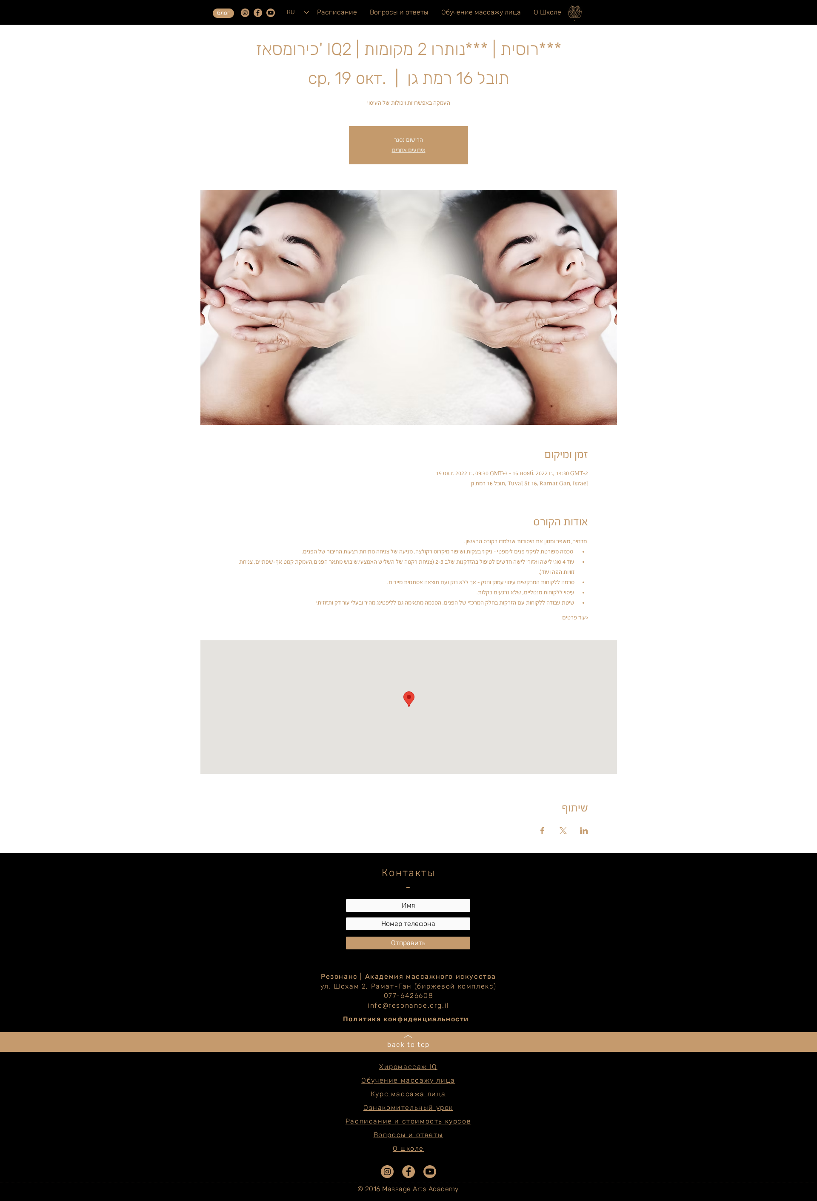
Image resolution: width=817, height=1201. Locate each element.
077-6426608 (409, 996)
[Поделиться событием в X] (563, 830)
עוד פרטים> (575, 617)
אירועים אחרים (409, 150)
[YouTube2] (270, 13)
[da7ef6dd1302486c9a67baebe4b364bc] (245, 13)
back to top (408, 1044)
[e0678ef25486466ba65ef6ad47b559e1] (258, 13)
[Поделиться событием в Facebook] (542, 830)
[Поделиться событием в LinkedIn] (584, 830)
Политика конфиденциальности (406, 1019)
